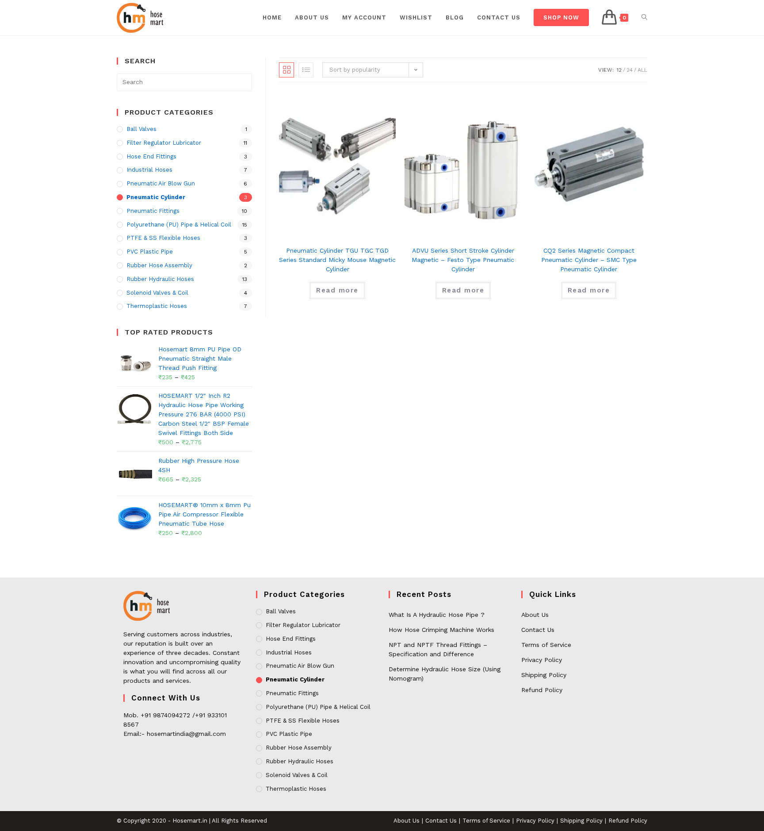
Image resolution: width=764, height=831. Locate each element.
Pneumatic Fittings (153, 211)
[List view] (305, 69)
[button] (610, 67)
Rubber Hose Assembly (159, 265)
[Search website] (644, 17)
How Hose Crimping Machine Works (441, 629)
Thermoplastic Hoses (156, 306)
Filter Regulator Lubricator (163, 142)
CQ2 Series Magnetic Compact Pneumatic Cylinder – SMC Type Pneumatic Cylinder (589, 260)
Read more (337, 290)
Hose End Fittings (151, 156)
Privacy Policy (541, 659)
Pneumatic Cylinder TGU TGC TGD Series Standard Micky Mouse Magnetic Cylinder (337, 260)
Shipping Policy (543, 674)
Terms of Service (546, 644)
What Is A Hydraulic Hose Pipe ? (437, 614)
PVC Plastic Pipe (149, 251)
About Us (535, 614)
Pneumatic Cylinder (155, 197)
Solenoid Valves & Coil (157, 292)
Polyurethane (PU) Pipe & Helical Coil (178, 224)
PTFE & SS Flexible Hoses (163, 238)
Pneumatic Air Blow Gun (160, 183)
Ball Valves (141, 129)
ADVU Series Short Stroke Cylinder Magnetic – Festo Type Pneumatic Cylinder (463, 260)
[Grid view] (286, 69)
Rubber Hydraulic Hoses (160, 279)
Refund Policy (541, 689)
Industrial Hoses (149, 169)
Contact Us (537, 629)
